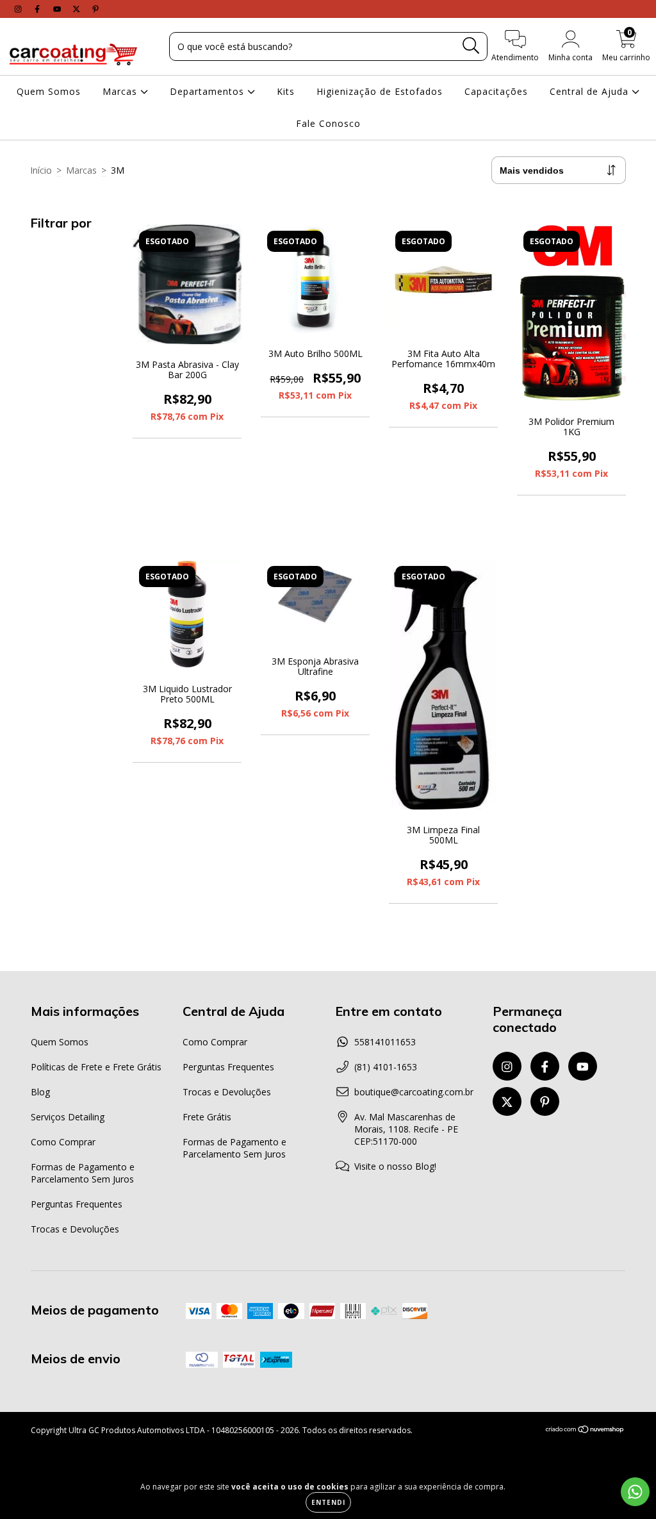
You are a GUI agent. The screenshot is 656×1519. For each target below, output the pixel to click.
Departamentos (208, 91)
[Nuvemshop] (585, 1430)
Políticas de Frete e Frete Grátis (96, 1067)
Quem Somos (49, 91)
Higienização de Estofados (379, 91)
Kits (286, 91)
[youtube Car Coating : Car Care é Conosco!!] (58, 9)
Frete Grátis (207, 1117)
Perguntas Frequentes (76, 1204)
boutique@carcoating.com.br (413, 1092)
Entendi (328, 1502)
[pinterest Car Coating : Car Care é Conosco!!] (95, 9)
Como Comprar (63, 1142)
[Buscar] (471, 46)
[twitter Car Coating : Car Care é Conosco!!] (77, 9)
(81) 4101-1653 (385, 1067)
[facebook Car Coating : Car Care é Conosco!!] (38, 9)
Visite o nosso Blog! (395, 1166)
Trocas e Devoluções (75, 1229)
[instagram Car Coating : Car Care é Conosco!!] (19, 9)
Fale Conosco (328, 123)
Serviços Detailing (67, 1117)
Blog (40, 1092)
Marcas (121, 91)
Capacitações (496, 91)
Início (41, 170)
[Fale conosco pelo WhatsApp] (635, 1491)
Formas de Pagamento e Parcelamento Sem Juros (83, 1173)
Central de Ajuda (591, 91)
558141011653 (385, 1042)
